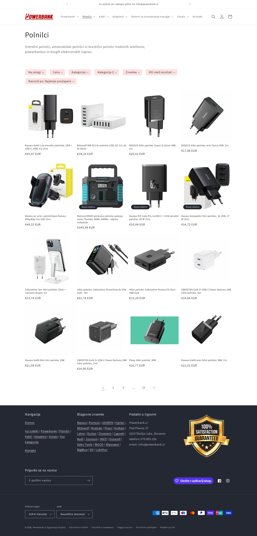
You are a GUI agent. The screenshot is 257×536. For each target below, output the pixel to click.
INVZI (103, 439)
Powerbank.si (39, 527)
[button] (69, 16)
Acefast (119, 428)
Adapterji (40, 437)
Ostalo (53, 437)
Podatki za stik (167, 527)
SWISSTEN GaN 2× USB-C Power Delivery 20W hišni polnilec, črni (102, 362)
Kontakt (30, 450)
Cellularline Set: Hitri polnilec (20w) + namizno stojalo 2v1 (45, 291)
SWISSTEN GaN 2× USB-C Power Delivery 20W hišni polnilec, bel (206, 291)
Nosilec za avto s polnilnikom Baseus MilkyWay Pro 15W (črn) (45, 218)
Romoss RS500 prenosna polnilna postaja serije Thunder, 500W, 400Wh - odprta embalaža (100, 219)
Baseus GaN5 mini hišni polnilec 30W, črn (204, 360)
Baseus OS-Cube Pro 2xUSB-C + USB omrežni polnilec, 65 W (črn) (154, 218)
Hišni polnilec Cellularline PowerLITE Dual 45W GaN (152, 291)
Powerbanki (49, 431)
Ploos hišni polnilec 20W (142, 360)
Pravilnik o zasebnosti (103, 527)
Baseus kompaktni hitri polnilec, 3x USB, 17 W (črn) (205, 218)
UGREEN (107, 423)
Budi (80, 439)
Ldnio (81, 434)
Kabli (28, 437)
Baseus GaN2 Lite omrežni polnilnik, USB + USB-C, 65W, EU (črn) (48, 147)
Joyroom (92, 439)
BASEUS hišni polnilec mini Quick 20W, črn (205, 145)
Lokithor (101, 450)
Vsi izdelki (32, 431)
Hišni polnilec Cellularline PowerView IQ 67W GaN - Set (101, 291)
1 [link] (103, 388)
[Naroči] (88, 480)
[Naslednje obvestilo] (190, 4)
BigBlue (82, 450)
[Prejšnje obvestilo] (67, 4)
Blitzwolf (83, 428)
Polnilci (64, 431)
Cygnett (119, 434)
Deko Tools (84, 444)
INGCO (99, 444)
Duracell (115, 439)
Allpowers (112, 444)
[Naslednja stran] (154, 388)
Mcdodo (96, 428)
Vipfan (119, 423)
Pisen (108, 428)
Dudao (91, 434)
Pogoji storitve (125, 527)
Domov (30, 423)
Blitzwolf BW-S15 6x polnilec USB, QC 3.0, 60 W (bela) (101, 147)
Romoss (94, 423)
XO (92, 450)
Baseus (82, 423)
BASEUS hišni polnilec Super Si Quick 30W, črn (152, 147)
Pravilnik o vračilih (78, 527)
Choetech (105, 434)
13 (143, 387)
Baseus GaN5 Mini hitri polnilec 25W (45, 360)
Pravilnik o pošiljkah (146, 527)
